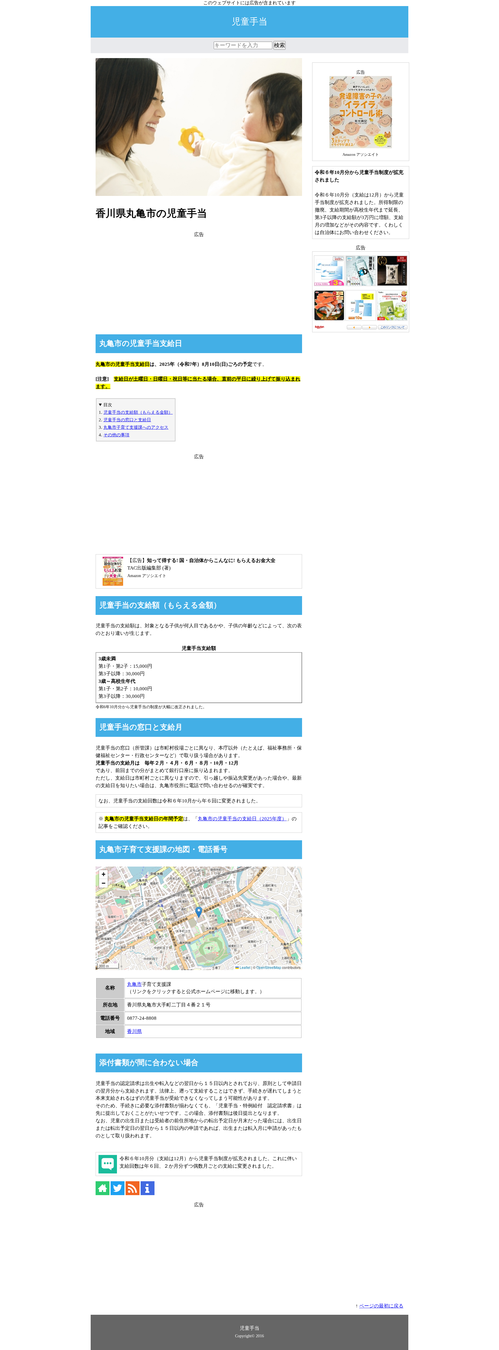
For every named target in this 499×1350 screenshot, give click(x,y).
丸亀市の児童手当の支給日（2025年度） (242, 819)
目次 (107, 404)
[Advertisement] (199, 278)
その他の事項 (116, 434)
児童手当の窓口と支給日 (127, 419)
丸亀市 (134, 984)
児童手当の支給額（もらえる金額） (138, 412)
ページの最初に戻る (381, 1306)
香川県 (134, 1031)
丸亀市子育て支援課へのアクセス (135, 427)
